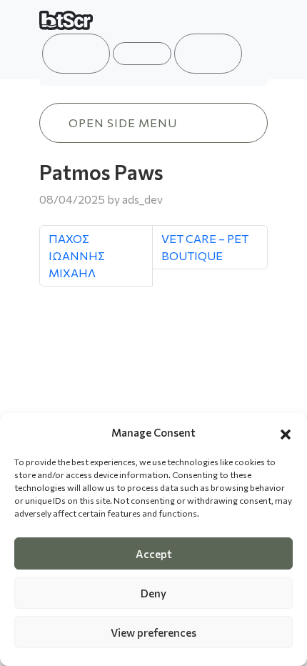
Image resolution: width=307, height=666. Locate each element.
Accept (154, 553)
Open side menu (123, 122)
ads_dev (142, 199)
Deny (153, 593)
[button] (285, 432)
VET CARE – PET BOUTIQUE (204, 247)
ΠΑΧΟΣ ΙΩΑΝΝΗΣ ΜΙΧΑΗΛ (77, 255)
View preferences (153, 632)
